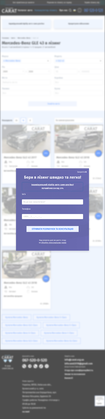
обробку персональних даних (53, 243)
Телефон (26, 209)
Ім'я (24, 194)
